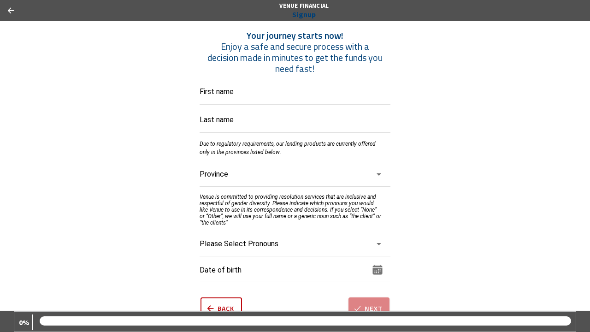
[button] (291, 178)
